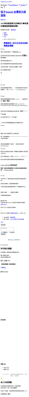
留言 (16, 213)
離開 (9, 394)
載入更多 (3, 224)
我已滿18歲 (3, 394)
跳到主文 (3, 19)
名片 (5, 36)
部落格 (5, 34)
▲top (2, 222)
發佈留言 (3, 234)
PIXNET (7, 374)
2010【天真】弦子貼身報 (17, 219)
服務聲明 (17, 375)
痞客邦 (13, 213)
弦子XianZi (4, 204)
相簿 (5, 33)
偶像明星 (13, 29)
